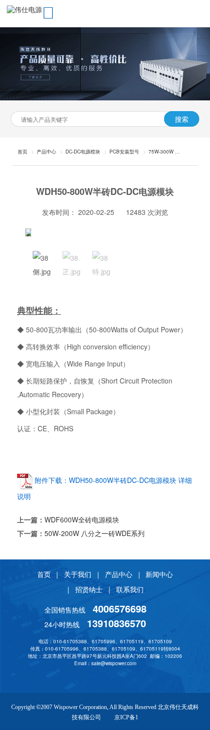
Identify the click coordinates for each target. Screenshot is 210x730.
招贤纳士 (89, 589)
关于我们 (77, 574)
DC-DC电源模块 (82, 151)
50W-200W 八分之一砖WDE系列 (94, 533)
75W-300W (160, 151)
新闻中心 (159, 574)
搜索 (182, 119)
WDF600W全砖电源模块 (81, 519)
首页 (44, 574)
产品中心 (46, 151)
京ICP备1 (126, 717)
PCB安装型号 (124, 151)
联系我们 (130, 589)
